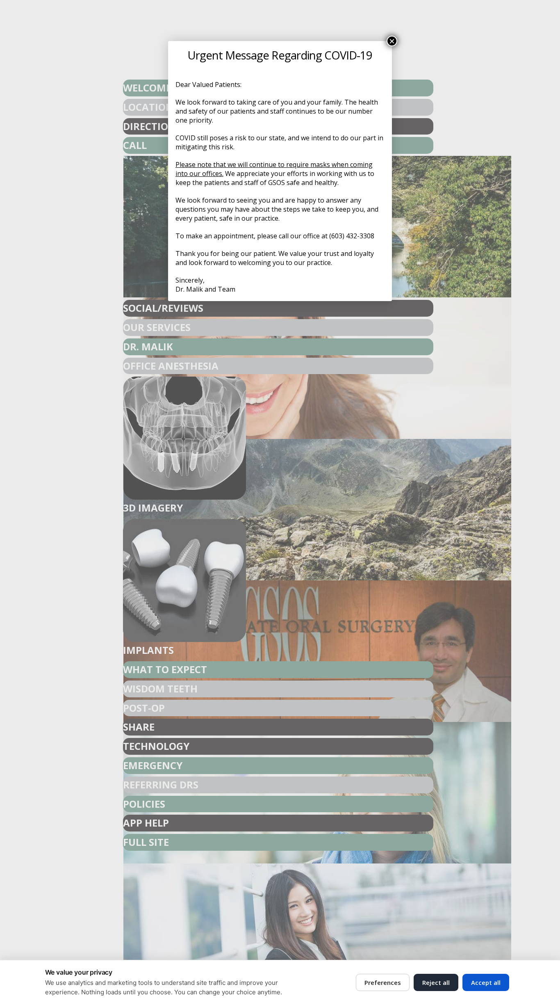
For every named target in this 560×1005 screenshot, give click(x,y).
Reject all (436, 982)
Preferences (382, 982)
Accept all (486, 982)
